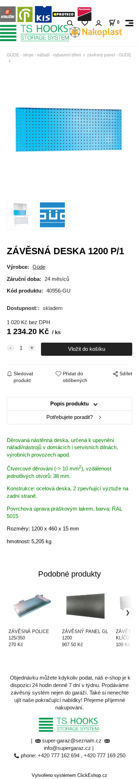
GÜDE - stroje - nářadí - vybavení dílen (44, 55)
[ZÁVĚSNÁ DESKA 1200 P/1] (69, 130)
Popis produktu (69, 404)
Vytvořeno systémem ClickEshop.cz (69, 775)
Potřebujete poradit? (69, 417)
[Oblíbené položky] (84, 23)
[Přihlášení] (98, 23)
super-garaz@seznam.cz (72, 740)
